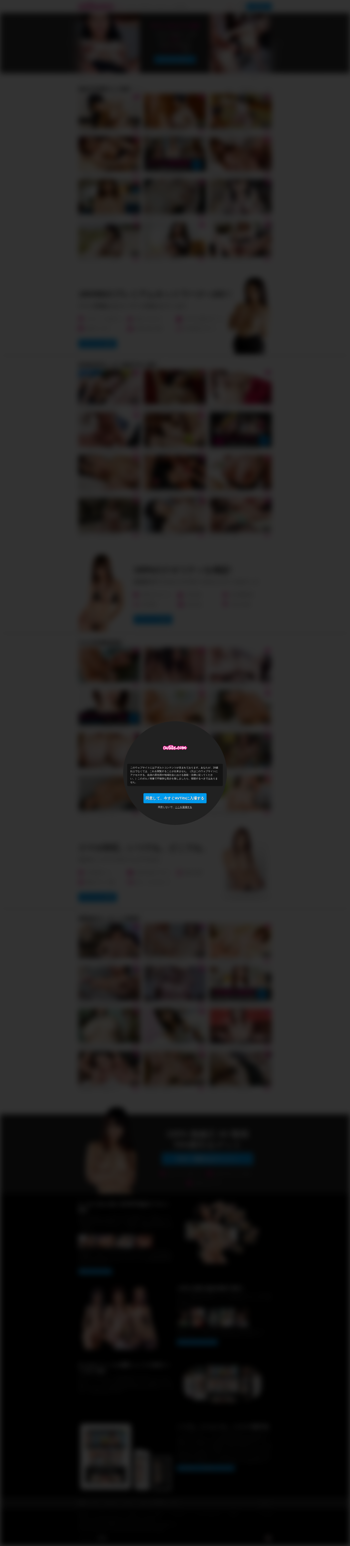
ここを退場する (183, 807)
